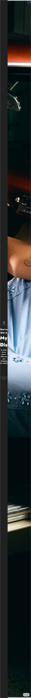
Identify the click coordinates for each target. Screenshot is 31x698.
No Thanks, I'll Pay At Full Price (3, 378)
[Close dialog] (29, 2)
